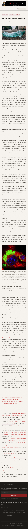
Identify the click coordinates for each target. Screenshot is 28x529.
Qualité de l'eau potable (7, 337)
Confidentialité (5, 512)
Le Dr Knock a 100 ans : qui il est (9, 403)
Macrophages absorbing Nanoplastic (17, 472)
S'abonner (14, 495)
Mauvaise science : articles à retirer (10, 399)
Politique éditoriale (11, 510)
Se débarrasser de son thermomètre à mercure (12, 397)
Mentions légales (12, 512)
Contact (24, 512)
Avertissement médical (20, 510)
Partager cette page (14, 518)
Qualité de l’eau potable (8, 453)
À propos (5, 510)
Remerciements (19, 512)
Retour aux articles (8, 8)
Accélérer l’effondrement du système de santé (12, 401)
